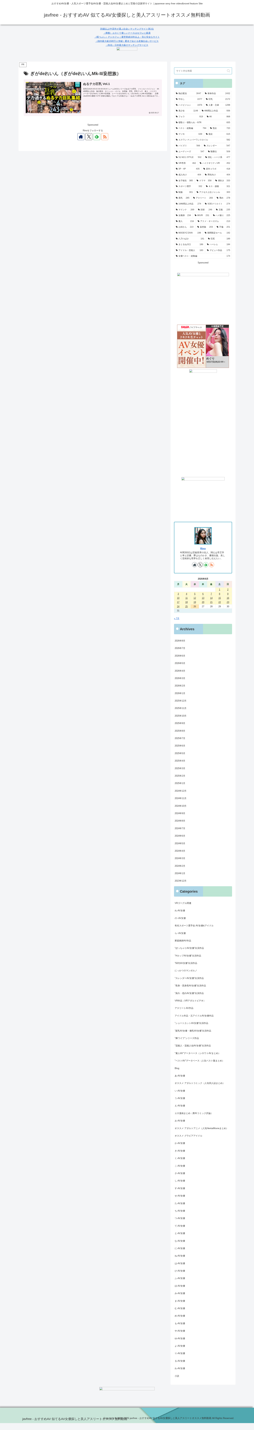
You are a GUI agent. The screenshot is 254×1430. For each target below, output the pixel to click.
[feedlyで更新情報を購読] (96, 136)
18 (186, 602)
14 (211, 598)
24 (178, 606)
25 (186, 606)
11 (186, 598)
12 (195, 598)
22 (219, 602)
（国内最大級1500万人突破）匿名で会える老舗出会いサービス (127, 41)
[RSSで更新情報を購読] (104, 136)
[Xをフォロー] (88, 136)
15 (219, 598)
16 (228, 598)
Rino (203, 548)
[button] (228, 71)
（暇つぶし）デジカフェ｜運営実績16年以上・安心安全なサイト (127, 37)
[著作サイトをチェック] (80, 136)
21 (211, 602)
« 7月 (176, 618)
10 (178, 598)
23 (228, 602)
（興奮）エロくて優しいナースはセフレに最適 (126, 33)
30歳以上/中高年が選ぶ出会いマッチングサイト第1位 (127, 29)
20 (203, 602)
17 (178, 602)
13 (203, 598)
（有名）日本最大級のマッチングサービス (127, 45)
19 (195, 602)
